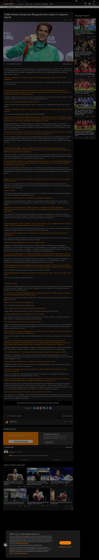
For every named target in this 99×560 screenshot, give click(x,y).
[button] (5, 545)
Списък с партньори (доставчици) (18, 553)
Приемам (65, 542)
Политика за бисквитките (21, 543)
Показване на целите (65, 546)
